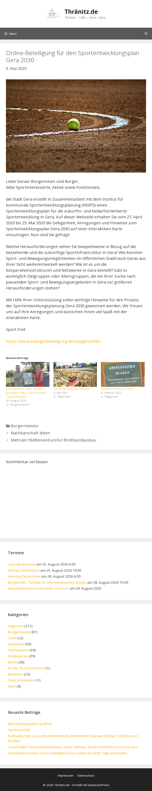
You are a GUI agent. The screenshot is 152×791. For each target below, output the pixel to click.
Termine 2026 (19, 730)
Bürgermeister (25, 425)
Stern (12, 686)
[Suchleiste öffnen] (146, 33)
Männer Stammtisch (24, 570)
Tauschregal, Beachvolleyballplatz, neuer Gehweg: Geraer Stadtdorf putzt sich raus (73, 747)
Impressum (65, 775)
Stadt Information (22, 680)
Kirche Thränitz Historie (26, 668)
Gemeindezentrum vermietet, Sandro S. (38, 588)
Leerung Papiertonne (24, 576)
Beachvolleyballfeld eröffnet (30, 723)
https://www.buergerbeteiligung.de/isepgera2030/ (53, 341)
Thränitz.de (81, 12)
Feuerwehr (16, 644)
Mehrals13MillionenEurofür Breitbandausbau (53, 440)
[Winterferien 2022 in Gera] (122, 374)
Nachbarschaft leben (30, 433)
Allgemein (16, 626)
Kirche (13, 662)
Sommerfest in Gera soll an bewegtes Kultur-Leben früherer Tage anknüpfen (26, 392)
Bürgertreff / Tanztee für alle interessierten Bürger (47, 582)
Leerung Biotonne (22, 564)
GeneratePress (98, 785)
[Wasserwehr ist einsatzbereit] (75, 374)
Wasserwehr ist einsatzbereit (71, 389)
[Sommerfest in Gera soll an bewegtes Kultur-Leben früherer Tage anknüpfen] (27, 374)
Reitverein (15, 674)
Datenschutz (85, 775)
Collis (12, 638)
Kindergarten (18, 656)
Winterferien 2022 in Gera (117, 389)
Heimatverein (18, 650)
